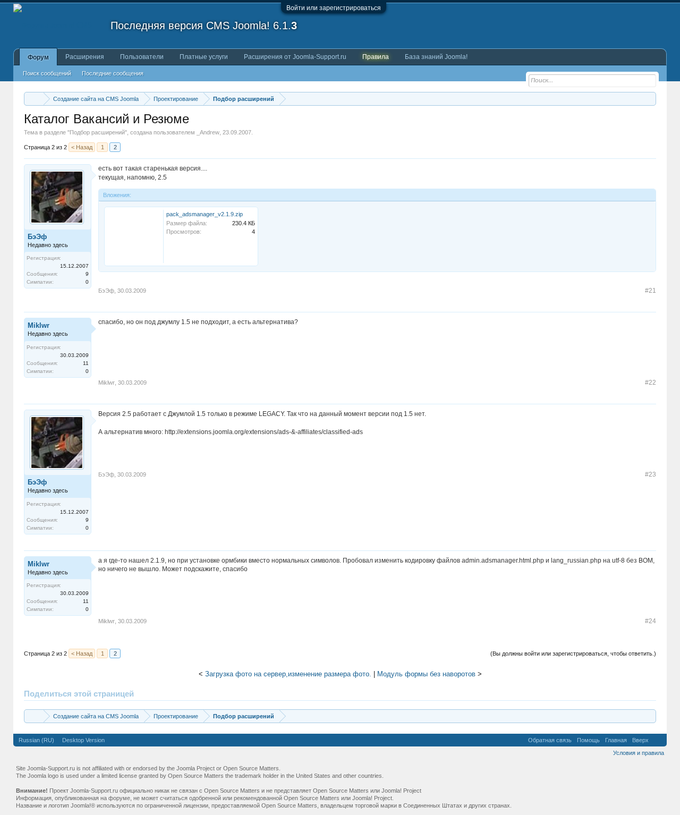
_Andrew (208, 132)
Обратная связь (550, 740)
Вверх (640, 740)
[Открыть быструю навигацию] (649, 98)
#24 (650, 621)
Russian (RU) (36, 740)
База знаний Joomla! (436, 57)
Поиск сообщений (47, 73)
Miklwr (38, 325)
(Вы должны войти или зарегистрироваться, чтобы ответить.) (573, 653)
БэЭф (37, 237)
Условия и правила (638, 753)
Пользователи (142, 57)
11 (86, 363)
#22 (650, 382)
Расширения (84, 57)
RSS (657, 740)
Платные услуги (204, 57)
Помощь (588, 740)
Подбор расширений (97, 132)
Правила (375, 57)
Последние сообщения (112, 73)
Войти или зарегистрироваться (333, 8)
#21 (650, 290)
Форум (38, 57)
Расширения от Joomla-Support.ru (295, 57)
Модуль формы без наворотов (426, 674)
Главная (616, 740)
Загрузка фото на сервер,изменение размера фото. (288, 674)
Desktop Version (83, 740)
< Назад (81, 147)
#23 (650, 474)
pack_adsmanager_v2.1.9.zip (204, 214)
